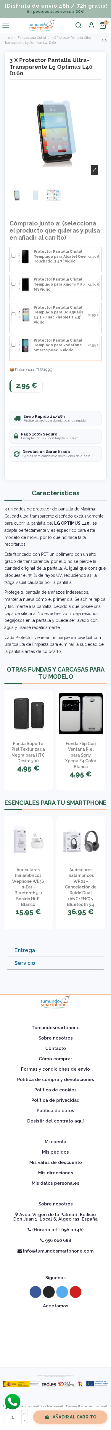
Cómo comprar (55, 1058)
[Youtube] (75, 1292)
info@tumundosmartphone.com (58, 1251)
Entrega (25, 950)
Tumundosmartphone (56, 1027)
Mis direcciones (55, 1173)
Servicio (25, 963)
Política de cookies (55, 1090)
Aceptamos (55, 1306)
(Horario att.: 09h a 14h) (57, 1229)
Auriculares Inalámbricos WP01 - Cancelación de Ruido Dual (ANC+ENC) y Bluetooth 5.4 (80, 887)
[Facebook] (35, 1292)
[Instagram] (49, 1292)
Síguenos (55, 1277)
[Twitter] (62, 1292)
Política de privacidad (55, 1100)
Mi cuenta (55, 1141)
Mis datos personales (55, 1183)
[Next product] (106, 40)
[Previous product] (103, 40)
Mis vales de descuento (55, 1162)
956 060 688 (57, 1240)
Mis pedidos (55, 1152)
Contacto (55, 1048)
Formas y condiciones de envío (55, 1069)
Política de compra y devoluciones (55, 1079)
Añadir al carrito (74, 1417)
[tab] (55, 950)
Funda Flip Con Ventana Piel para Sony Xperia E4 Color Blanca (80, 755)
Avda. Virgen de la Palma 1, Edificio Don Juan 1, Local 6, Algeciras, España (55, 1217)
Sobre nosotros (55, 1038)
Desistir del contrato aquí (55, 1121)
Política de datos (55, 1110)
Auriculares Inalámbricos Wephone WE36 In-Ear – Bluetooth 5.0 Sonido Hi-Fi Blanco (28, 887)
